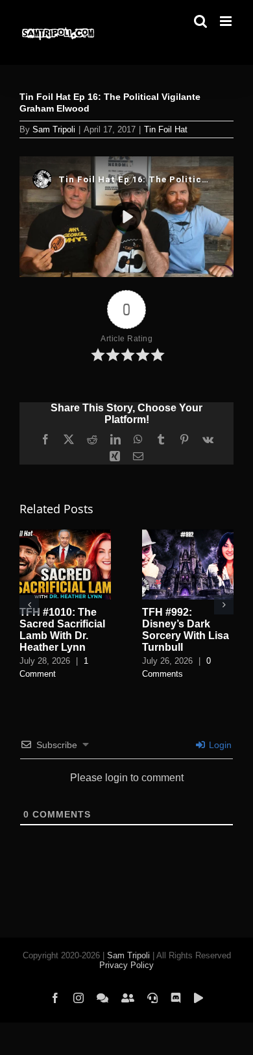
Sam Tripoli (53, 129)
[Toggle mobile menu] (227, 21)
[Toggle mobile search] (200, 21)
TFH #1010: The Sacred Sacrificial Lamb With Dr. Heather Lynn (62, 630)
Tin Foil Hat (165, 129)
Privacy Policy (126, 965)
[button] (29, 604)
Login (219, 745)
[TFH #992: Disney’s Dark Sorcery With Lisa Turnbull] (188, 534)
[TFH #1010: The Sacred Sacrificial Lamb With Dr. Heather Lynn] (65, 534)
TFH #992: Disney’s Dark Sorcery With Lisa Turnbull (185, 630)
